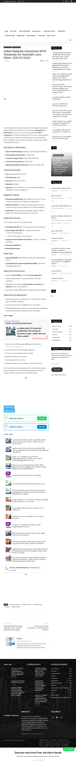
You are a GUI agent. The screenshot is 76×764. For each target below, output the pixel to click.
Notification (9, 407)
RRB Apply (7, 606)
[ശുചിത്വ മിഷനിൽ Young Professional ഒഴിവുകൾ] (7, 682)
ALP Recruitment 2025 (14, 604)
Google (13, 570)
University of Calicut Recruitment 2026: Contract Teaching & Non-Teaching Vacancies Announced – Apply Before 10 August (62, 113)
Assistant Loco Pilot (26, 604)
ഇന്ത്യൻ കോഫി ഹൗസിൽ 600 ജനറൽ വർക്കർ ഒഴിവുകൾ (61, 137)
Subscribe (56, 369)
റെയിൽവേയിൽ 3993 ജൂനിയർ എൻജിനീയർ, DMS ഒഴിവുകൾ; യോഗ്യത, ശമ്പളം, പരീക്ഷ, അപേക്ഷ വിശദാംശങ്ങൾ (61, 55)
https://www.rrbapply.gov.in (15, 346)
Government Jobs (37, 604)
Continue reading (38, 760)
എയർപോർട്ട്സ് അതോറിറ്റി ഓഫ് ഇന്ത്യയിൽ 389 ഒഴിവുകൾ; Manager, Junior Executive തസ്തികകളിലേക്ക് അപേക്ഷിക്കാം (62, 66)
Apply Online (9, 411)
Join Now (42, 418)
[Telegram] (66, 1)
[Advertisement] (50, 16)
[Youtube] (71, 1)
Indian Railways (16, 47)
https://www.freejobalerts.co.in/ (24, 641)
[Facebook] (63, 1)
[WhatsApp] (69, 1)
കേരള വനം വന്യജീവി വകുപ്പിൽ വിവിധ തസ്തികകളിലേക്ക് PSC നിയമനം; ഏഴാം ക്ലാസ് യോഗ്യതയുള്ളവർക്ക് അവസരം (62, 76)
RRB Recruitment (16, 606)
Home (5, 44)
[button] (70, 40)
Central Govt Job (13, 44)
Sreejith (19, 638)
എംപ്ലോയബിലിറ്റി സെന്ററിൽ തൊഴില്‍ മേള (61, 98)
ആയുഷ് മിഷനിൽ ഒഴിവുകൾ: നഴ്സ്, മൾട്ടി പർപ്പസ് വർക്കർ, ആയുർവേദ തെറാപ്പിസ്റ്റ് (13, 628)
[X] (29, 65)
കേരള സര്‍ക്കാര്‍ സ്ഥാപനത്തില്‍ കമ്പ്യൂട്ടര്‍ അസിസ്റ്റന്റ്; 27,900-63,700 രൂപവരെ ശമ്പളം (62, 123)
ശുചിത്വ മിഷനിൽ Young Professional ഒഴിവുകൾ (60, 105)
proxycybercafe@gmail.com (35, 734)
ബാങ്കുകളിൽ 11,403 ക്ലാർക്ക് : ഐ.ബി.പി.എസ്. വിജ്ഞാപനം (61, 131)
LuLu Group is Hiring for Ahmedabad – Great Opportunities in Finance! (38, 628)
